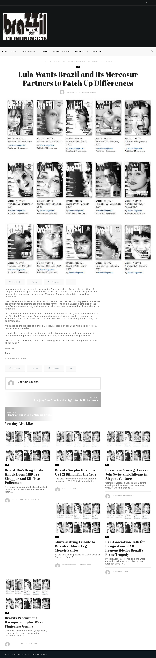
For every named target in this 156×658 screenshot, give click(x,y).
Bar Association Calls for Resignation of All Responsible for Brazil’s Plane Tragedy (125, 548)
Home (5, 51)
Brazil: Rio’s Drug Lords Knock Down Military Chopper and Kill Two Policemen (24, 476)
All (45, 62)
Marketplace (81, 51)
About (14, 51)
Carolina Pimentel (76, 92)
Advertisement (28, 51)
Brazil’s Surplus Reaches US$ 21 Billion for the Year (76, 472)
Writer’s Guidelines (62, 51)
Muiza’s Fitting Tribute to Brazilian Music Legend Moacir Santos (75, 546)
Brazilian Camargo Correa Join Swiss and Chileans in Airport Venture (127, 474)
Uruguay (9, 358)
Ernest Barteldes (69, 565)
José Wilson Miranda (20, 500)
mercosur (21, 358)
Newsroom (66, 489)
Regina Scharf (18, 643)
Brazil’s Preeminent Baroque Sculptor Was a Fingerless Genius (24, 622)
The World (97, 51)
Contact (44, 51)
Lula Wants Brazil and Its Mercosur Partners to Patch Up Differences (80, 62)
